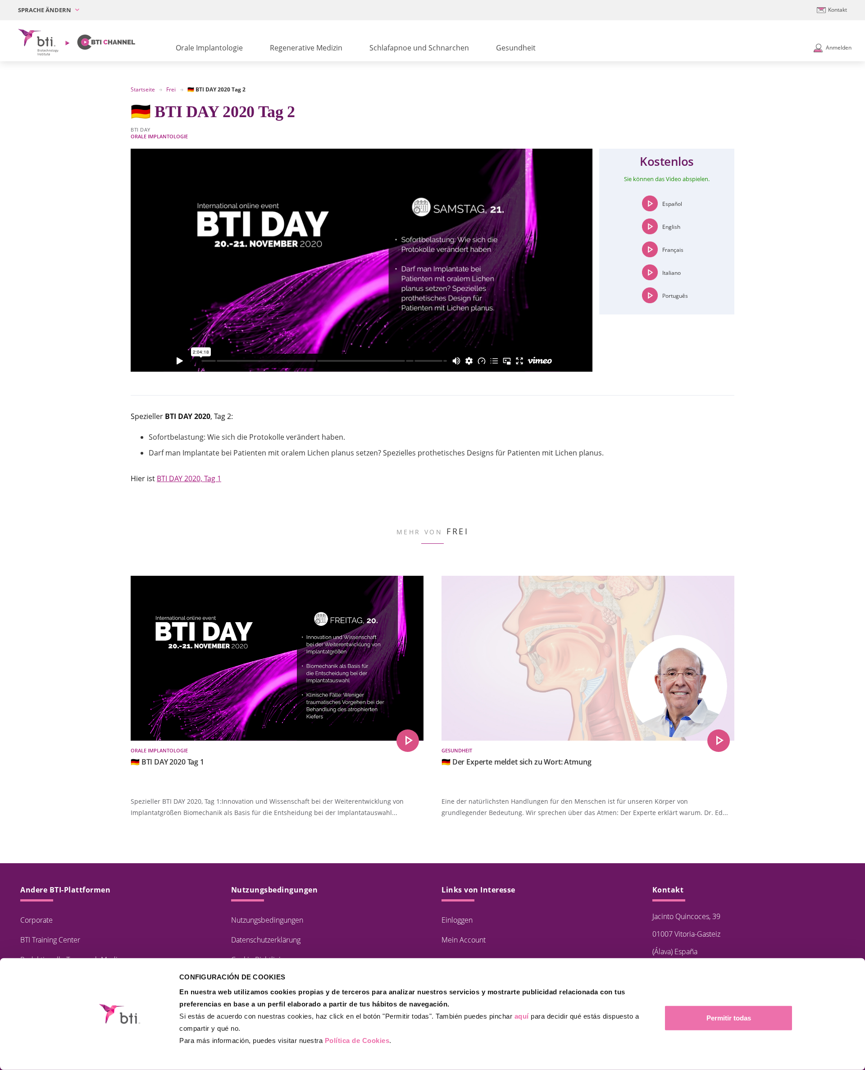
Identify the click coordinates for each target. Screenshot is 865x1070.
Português (675, 296)
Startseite (143, 89)
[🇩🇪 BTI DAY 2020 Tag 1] (407, 740)
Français (672, 250)
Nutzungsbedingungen (267, 920)
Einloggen (457, 920)
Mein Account (464, 940)
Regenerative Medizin (306, 48)
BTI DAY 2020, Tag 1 (189, 478)
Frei (171, 89)
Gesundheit (516, 48)
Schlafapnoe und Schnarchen (419, 48)
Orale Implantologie (209, 48)
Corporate (36, 920)
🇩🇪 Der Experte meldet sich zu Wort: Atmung (516, 762)
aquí (521, 1016)
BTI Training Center (50, 940)
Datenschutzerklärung (265, 940)
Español (672, 204)
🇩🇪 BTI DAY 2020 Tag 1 (167, 762)
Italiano (671, 273)
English (671, 227)
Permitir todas (728, 1018)
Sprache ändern (45, 10)
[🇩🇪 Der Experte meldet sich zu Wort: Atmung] (718, 740)
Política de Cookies (357, 1040)
